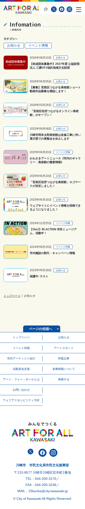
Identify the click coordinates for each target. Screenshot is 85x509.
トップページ (12, 295)
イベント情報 (38, 45)
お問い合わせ (21, 389)
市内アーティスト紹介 (21, 358)
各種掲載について (63, 369)
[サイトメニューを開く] (78, 10)
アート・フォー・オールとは (21, 379)
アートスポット (64, 348)
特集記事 (63, 358)
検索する (63, 379)
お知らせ (13, 45)
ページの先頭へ (40, 329)
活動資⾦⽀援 (21, 369)
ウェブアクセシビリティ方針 (21, 400)
